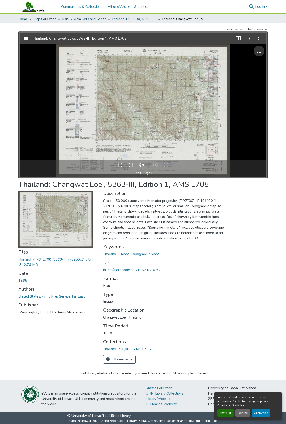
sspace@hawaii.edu (83, 421)
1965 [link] (22, 280)
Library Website (158, 398)
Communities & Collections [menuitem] (81, 6)
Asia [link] (65, 19)
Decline (243, 413)
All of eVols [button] (117, 6)
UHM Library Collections (164, 393)
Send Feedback (112, 421)
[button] (37, 6)
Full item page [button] (121, 359)
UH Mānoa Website (161, 404)
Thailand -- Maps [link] (116, 254)
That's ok (225, 413)
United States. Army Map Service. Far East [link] (51, 296)
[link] (58, 262)
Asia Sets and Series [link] (90, 19)
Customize (261, 413)
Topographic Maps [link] (145, 254)
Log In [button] (260, 6)
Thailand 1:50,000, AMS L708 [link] (134, 19)
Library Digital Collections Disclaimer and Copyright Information (172, 421)
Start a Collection (159, 388)
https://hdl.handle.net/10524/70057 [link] (132, 269)
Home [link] (23, 19)
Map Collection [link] (44, 19)
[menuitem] (118, 6)
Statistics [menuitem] (141, 6)
